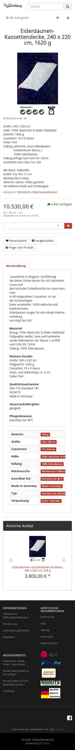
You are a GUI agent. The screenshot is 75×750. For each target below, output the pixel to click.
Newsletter (9, 637)
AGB (43, 623)
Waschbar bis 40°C (52, 478)
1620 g (45, 434)
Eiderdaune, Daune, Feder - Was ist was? (14, 662)
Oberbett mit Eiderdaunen (56, 493)
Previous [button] (11, 560)
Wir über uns (10, 624)
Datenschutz (48, 617)
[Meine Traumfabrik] (12, 5)
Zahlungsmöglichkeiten (16, 630)
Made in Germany (51, 486)
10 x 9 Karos (48, 449)
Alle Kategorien (18, 18)
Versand (7, 215)
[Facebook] (69, 718)
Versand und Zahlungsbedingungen (15, 615)
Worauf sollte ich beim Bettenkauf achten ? (15, 682)
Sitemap (45, 630)
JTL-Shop (45, 743)
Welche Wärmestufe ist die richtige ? (16, 672)
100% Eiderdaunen (52, 464)
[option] (37, 560)
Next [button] (64, 560)
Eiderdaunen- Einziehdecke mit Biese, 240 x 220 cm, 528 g (37, 568)
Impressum (47, 636)
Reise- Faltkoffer (51, 500)
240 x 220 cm (48, 441)
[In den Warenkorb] (68, 226)
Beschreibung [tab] (16, 266)
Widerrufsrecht (49, 643)
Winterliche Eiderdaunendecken (37, 192)
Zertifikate (9, 691)
